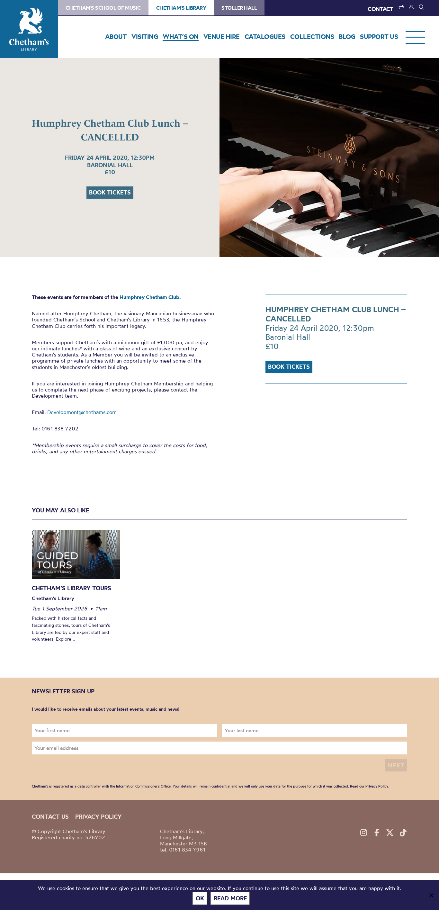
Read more (230, 898)
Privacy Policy (376, 786)
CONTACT (380, 8)
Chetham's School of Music (103, 7)
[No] (431, 895)
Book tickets (110, 192)
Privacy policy (98, 816)
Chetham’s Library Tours (71, 588)
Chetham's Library (29, 29)
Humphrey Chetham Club (149, 297)
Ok (200, 898)
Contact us (50, 816)
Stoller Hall (239, 7)
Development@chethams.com (82, 412)
